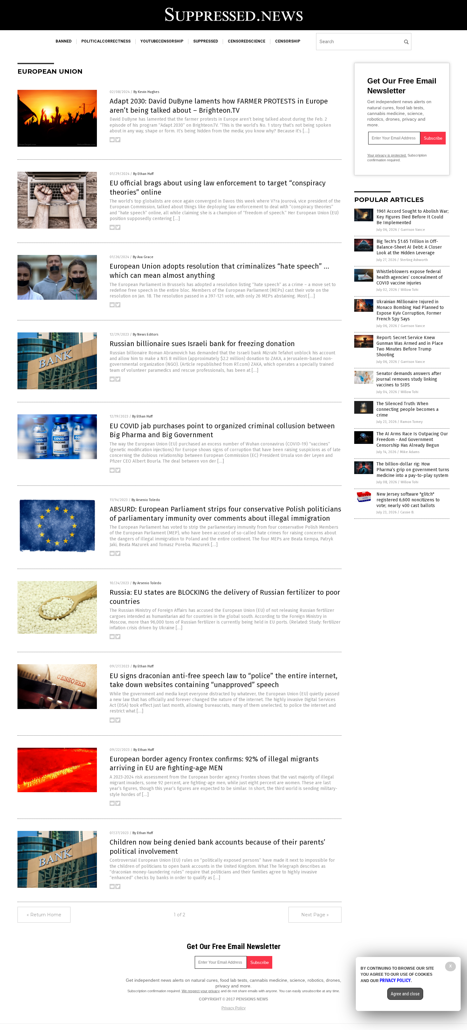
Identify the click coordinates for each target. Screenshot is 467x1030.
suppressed (205, 41)
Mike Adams (409, 452)
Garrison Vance (413, 230)
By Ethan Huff (143, 174)
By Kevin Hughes (146, 92)
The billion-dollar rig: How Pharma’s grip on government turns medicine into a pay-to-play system (412, 469)
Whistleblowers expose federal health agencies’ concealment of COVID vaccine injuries (409, 277)
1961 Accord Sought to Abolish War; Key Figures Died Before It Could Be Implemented (412, 217)
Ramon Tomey (411, 422)
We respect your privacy (201, 991)
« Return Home (44, 915)
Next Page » (315, 915)
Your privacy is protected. (387, 155)
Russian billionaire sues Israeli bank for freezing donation (202, 343)
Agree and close (405, 993)
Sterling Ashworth (414, 260)
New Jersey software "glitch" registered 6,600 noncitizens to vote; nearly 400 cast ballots (408, 500)
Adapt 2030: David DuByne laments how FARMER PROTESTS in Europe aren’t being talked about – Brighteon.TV (219, 106)
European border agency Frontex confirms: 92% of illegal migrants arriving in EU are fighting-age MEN (214, 763)
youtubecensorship (161, 41)
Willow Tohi (409, 290)
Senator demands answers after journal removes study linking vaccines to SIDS (408, 379)
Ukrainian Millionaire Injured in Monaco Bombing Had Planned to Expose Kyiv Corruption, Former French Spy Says (410, 310)
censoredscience (246, 41)
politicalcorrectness (106, 41)
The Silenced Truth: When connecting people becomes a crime (407, 409)
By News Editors (145, 334)
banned (63, 41)
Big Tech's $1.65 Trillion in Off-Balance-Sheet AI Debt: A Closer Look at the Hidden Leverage (409, 247)
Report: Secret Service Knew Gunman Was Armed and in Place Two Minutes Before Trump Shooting (409, 346)
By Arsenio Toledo (146, 500)
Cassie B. (407, 512)
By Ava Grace (143, 257)
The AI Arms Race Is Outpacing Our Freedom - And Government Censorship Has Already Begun (412, 439)
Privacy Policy (233, 1008)
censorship (287, 41)
